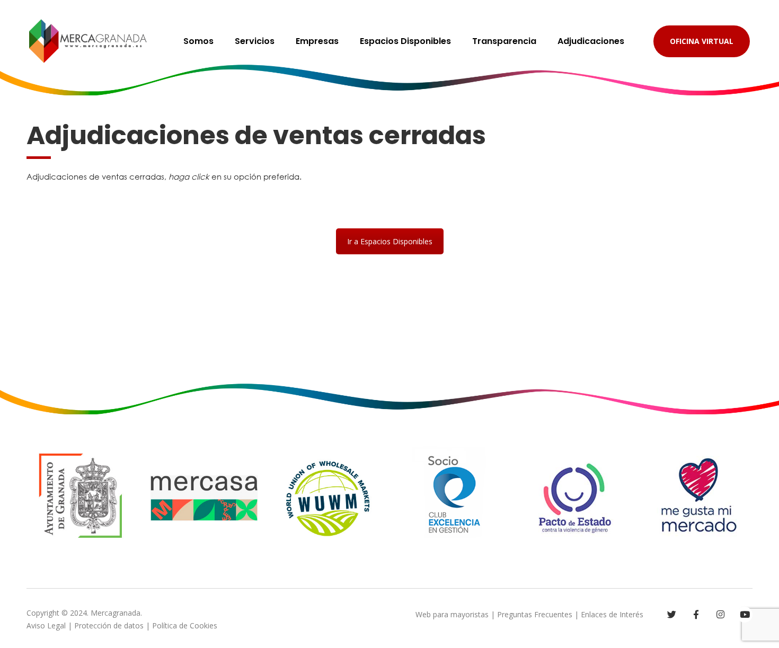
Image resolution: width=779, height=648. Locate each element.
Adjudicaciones (590, 41)
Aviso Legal (46, 625)
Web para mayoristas (452, 614)
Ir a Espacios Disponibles (389, 241)
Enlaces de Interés (612, 614)
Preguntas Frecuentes (534, 614)
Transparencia (504, 41)
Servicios (255, 41)
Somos (198, 41)
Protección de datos (109, 625)
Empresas (317, 41)
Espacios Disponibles (405, 41)
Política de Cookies (184, 625)
